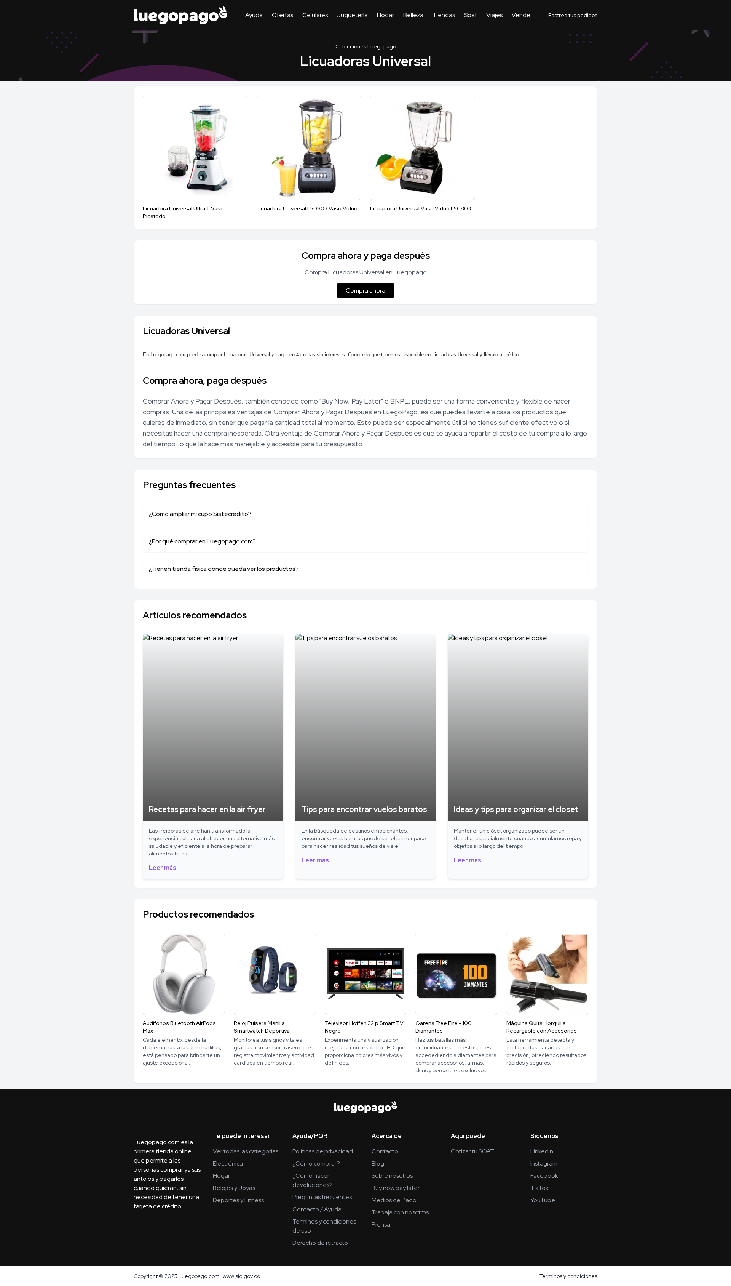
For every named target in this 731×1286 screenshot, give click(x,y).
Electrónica (228, 1163)
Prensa (381, 1224)
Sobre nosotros (392, 1176)
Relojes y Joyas (234, 1188)
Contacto (385, 1151)
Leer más (162, 868)
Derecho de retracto (320, 1243)
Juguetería (352, 15)
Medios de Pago (394, 1200)
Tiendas (444, 15)
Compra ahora (365, 291)
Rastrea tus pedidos (572, 15)
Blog (378, 1163)
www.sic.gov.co (241, 1276)
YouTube (542, 1200)
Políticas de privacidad (322, 1151)
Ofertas (282, 15)
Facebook (544, 1176)
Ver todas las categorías (245, 1151)
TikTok (539, 1188)
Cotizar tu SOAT (472, 1151)
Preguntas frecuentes (322, 1197)
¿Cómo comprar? (316, 1163)
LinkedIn (541, 1151)
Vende (521, 15)
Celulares (315, 15)
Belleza (413, 15)
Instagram (543, 1163)
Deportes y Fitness (238, 1200)
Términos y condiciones (568, 1276)
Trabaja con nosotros (400, 1212)
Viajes (494, 15)
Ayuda (254, 15)
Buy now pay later (396, 1188)
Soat (470, 15)
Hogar (385, 15)
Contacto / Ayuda (317, 1209)
